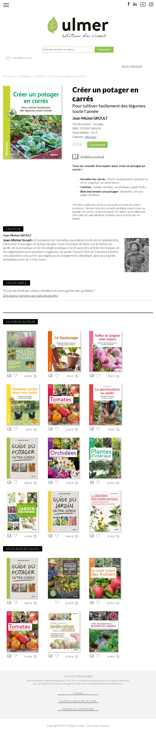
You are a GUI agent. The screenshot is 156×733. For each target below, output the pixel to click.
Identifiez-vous (22, 58)
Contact (78, 693)
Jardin (40, 76)
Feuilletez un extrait (92, 156)
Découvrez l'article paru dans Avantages (30, 295)
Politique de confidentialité (78, 708)
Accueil (8, 76)
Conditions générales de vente (78, 701)
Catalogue (24, 76)
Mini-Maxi (90, 137)
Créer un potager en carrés (67, 76)
